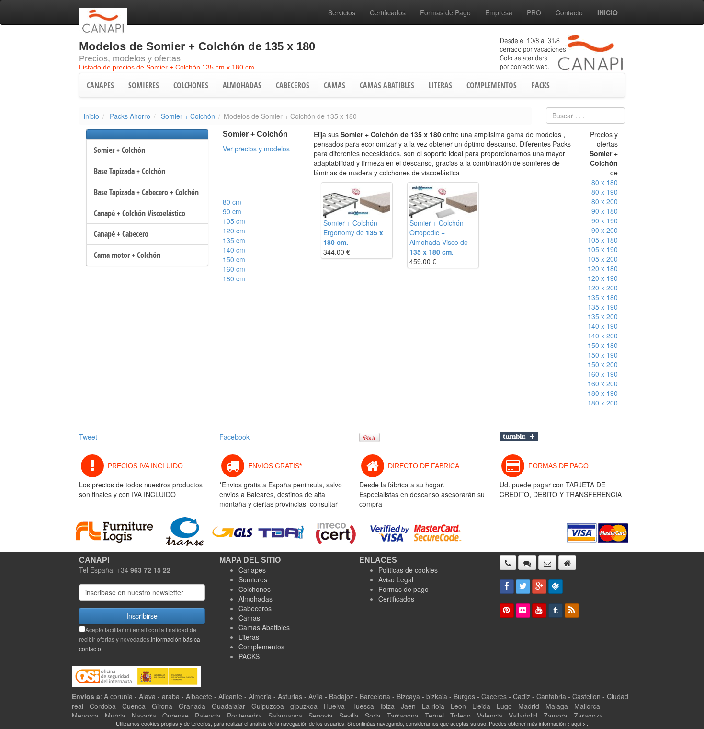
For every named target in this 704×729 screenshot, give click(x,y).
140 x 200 (603, 335)
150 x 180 (603, 345)
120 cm (234, 230)
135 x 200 (603, 316)
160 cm (234, 269)
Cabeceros (255, 608)
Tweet (88, 436)
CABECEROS (292, 85)
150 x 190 (603, 354)
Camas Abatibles (264, 627)
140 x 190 (603, 326)
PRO (534, 12)
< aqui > (576, 723)
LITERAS (440, 85)
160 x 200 (603, 383)
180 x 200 (603, 402)
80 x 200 (604, 201)
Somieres (252, 579)
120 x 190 (603, 278)
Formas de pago (403, 589)
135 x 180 (603, 297)
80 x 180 (604, 182)
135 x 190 (603, 307)
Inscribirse (142, 616)
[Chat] (527, 562)
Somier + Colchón (188, 116)
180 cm (234, 278)
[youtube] (539, 610)
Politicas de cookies (408, 570)
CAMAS (334, 85)
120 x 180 (603, 268)
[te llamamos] (508, 562)
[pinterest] (507, 610)
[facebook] (507, 586)
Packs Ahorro (130, 116)
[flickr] (523, 610)
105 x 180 (603, 239)
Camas (249, 618)
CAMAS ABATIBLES (387, 85)
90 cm (232, 211)
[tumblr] (555, 610)
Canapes (252, 570)
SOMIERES (143, 85)
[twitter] (523, 586)
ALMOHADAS (242, 85)
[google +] (539, 586)
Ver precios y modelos (256, 148)
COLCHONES (190, 85)
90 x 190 (604, 220)
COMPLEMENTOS (491, 85)
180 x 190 (603, 393)
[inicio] (567, 562)
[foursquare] (555, 586)
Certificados (388, 12)
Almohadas (255, 598)
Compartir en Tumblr (519, 436)
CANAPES (100, 85)
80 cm (232, 202)
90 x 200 (604, 230)
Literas (248, 637)
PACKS (540, 85)
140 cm (234, 250)
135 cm (234, 240)
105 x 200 (603, 259)
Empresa (498, 12)
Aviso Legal (395, 579)
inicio (91, 116)
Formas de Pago (445, 12)
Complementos (261, 646)
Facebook (234, 436)
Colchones (254, 589)
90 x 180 (604, 211)
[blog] (572, 610)
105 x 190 (603, 249)
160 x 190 (603, 374)
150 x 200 (603, 364)
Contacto (569, 12)
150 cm (234, 259)
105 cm (234, 221)
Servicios (341, 12)
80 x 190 (604, 192)
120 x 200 (603, 287)
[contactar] (547, 562)
